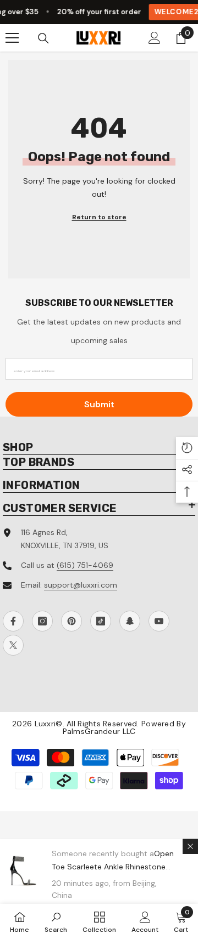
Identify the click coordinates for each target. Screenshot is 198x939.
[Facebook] (13, 621)
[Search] (43, 38)
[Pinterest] (71, 621)
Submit (99, 404)
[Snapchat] (129, 621)
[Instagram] (42, 621)
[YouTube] (158, 621)
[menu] (12, 37)
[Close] (190, 846)
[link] (55, 921)
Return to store (99, 217)
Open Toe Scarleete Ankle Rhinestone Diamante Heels (113, 867)
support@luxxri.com (80, 585)
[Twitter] (13, 645)
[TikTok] (100, 621)
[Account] (154, 38)
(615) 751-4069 (85, 565)
